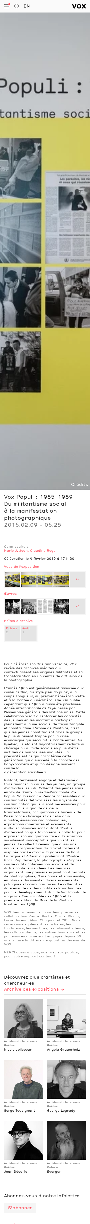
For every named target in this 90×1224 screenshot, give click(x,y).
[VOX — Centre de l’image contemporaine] (79, 6)
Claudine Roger (43, 550)
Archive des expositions (31, 989)
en (27, 6)
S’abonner (20, 1208)
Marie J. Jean (16, 550)
